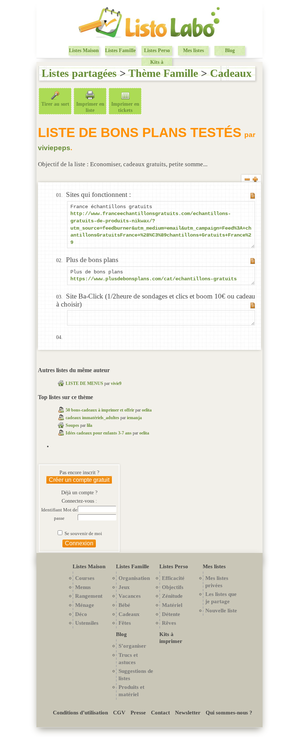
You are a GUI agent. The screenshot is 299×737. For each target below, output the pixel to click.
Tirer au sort (55, 104)
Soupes (72, 425)
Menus (83, 587)
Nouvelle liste (221, 610)
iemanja (134, 417)
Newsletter (188, 712)
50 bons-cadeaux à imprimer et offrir (100, 410)
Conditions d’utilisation (80, 712)
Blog (230, 50)
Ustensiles (86, 623)
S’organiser (132, 646)
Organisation (134, 578)
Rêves (169, 623)
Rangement (88, 596)
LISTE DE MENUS (85, 383)
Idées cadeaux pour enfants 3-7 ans (99, 433)
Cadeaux (231, 73)
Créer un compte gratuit (79, 480)
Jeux (124, 587)
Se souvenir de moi (82, 533)
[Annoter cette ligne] (253, 197)
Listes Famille (120, 50)
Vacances (130, 596)
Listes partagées (79, 73)
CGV (119, 712)
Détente (171, 614)
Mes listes (193, 50)
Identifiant (52, 509)
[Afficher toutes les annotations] (255, 180)
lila (89, 425)
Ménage (84, 605)
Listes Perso (157, 50)
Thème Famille (163, 73)
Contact (160, 712)
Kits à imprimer (156, 65)
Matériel (172, 605)
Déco (81, 614)
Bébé (124, 605)
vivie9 (116, 383)
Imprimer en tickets (125, 107)
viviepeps (54, 148)
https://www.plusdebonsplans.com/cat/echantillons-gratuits (153, 279)
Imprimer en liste (90, 107)
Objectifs (172, 587)
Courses (84, 578)
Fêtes (125, 623)
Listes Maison (84, 50)
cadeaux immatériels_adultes (92, 417)
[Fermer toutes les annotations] (247, 180)
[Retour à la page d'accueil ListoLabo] (149, 38)
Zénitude (172, 596)
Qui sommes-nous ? (229, 712)
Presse (138, 712)
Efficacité (173, 578)
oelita (147, 410)
